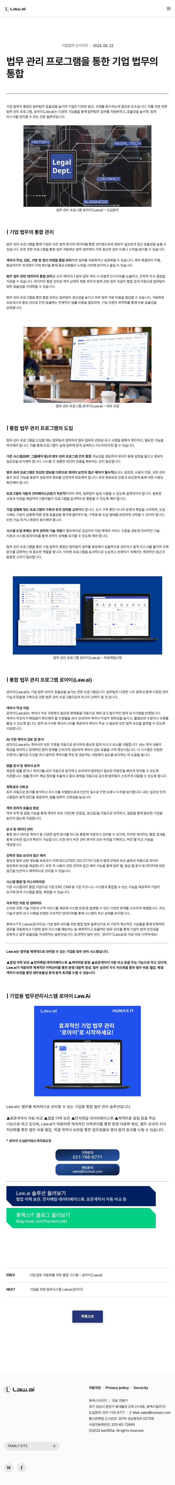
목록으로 (87, 1316)
